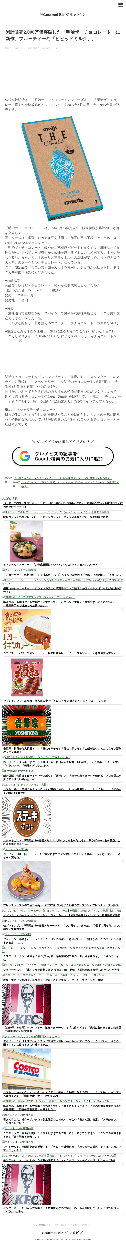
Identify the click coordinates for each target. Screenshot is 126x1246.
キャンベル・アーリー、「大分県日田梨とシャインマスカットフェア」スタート (50, 564)
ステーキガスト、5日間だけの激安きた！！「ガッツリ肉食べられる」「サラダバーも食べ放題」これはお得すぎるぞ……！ (61, 842)
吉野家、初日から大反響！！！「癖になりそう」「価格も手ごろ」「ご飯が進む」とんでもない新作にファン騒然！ (62, 750)
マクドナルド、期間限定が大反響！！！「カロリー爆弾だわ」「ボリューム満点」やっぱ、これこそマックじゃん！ (62, 1148)
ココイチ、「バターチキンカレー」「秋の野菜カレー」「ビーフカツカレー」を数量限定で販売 (59, 653)
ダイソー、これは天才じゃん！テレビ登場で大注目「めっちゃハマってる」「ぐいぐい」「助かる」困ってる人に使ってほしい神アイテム (62, 1043)
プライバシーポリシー (80, 1225)
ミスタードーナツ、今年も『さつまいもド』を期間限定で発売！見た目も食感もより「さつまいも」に (62, 958)
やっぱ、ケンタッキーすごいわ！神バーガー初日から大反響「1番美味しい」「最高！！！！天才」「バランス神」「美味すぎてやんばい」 (61, 764)
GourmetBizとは (43, 1225)
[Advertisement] (63, 74)
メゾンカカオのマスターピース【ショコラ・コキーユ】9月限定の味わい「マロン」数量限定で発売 (61, 915)
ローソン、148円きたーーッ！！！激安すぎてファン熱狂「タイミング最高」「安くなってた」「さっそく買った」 (62, 856)
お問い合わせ (60, 1225)
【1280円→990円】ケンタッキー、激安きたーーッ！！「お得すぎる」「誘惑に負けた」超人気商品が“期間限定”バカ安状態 (62, 1029)
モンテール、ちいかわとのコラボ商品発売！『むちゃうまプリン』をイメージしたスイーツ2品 (59, 1160)
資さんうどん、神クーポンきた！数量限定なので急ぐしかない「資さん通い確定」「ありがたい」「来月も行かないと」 (61, 1121)
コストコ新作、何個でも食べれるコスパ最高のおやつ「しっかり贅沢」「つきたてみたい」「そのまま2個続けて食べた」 (62, 791)
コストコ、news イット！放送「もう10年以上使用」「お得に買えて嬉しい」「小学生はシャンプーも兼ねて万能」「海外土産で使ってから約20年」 (62, 1094)
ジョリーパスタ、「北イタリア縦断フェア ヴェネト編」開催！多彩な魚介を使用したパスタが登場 (61, 969)
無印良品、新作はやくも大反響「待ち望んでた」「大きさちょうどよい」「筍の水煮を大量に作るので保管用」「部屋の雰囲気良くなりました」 (62, 1108)
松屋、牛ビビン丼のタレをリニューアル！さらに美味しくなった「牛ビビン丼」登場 (53, 980)
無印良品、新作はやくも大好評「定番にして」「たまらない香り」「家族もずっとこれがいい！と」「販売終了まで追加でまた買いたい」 (62, 604)
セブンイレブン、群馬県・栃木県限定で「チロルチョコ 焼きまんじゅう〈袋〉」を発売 (54, 700)
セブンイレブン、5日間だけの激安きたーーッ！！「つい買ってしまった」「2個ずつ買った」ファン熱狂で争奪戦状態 (62, 927)
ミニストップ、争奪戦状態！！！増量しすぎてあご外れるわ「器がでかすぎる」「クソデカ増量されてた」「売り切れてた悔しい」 (62, 1135)
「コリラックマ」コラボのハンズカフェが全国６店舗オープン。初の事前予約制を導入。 (63, 478)
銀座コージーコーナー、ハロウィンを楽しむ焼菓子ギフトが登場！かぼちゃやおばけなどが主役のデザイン (62, 590)
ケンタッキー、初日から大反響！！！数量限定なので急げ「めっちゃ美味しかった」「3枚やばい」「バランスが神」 (61, 1210)
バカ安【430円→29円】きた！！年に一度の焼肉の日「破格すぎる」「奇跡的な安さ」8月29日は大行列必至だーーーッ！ (63, 505)
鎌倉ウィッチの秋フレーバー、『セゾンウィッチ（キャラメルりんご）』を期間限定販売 (55, 517)
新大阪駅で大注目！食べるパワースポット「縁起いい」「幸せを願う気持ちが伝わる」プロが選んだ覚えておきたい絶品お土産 (62, 777)
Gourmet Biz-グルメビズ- (63, 1233)
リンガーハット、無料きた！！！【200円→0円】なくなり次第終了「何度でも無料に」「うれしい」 (62, 574)
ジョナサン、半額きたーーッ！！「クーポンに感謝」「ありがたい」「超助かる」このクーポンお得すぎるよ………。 (62, 941)
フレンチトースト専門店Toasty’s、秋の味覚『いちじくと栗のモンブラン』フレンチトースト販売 (61, 905)
